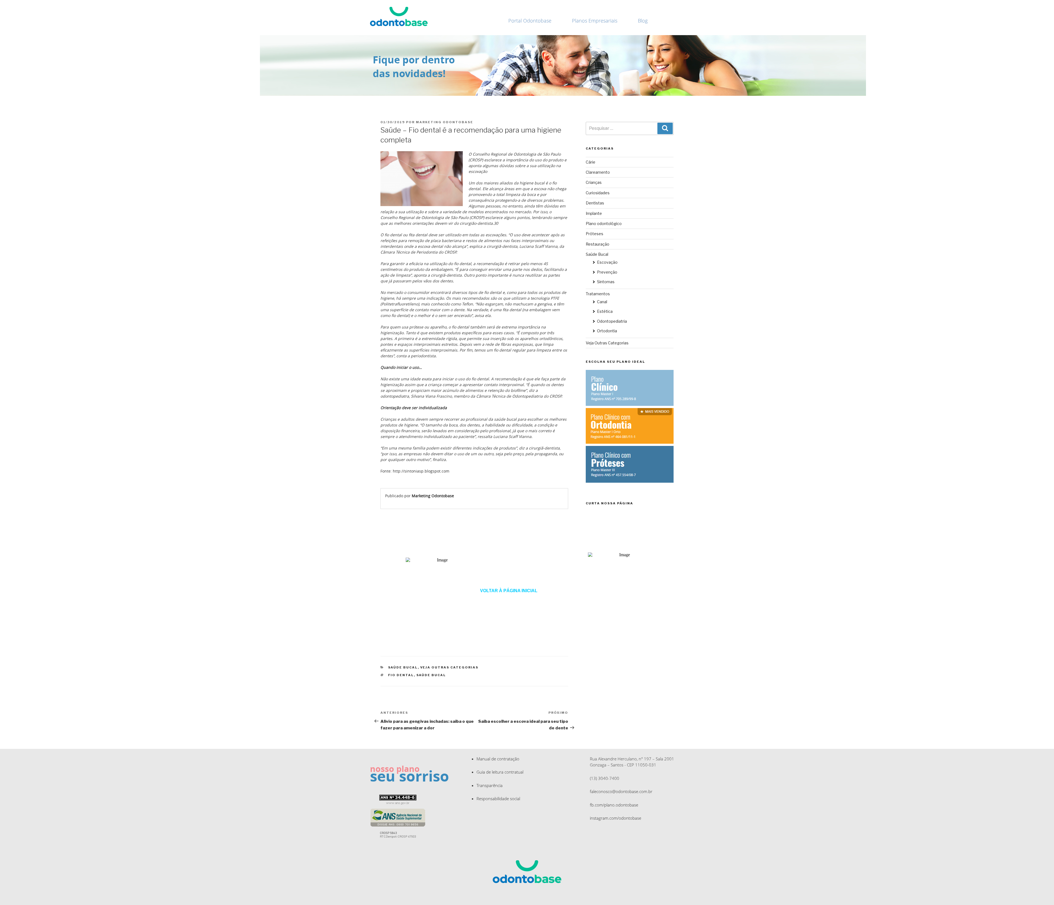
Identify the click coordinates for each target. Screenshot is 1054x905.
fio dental (401, 675)
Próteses (594, 233)
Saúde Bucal (403, 667)
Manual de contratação (497, 758)
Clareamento (598, 172)
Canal (602, 301)
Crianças (594, 182)
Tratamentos (598, 293)
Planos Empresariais (594, 20)
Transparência (489, 785)
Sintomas (606, 281)
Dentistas (595, 203)
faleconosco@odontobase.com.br (621, 791)
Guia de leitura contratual (499, 772)
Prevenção (607, 272)
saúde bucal (431, 675)
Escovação (607, 262)
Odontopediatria (612, 321)
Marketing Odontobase (444, 122)
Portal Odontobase (529, 20)
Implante (594, 213)
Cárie (590, 162)
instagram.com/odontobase (615, 818)
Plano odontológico (604, 223)
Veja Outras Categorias (449, 667)
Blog (642, 20)
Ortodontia (607, 330)
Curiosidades (598, 192)
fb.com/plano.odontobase (614, 805)
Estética (605, 311)
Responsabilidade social (498, 798)
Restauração (597, 244)
